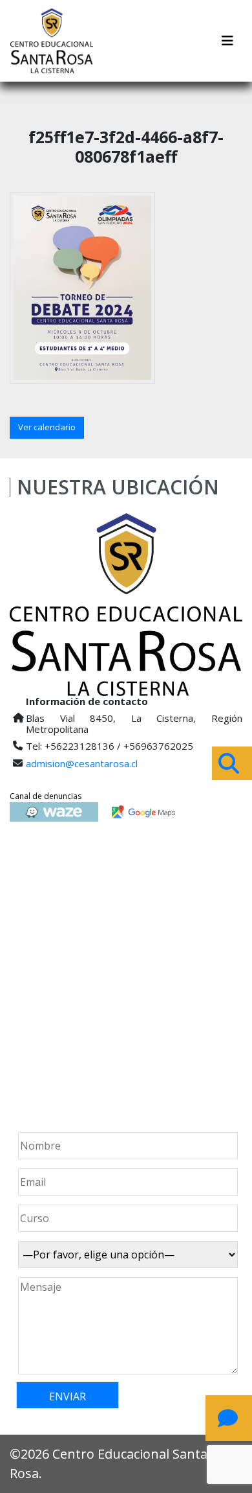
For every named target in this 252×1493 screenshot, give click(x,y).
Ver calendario (47, 427)
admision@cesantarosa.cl (82, 763)
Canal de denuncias (45, 796)
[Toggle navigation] (227, 41)
